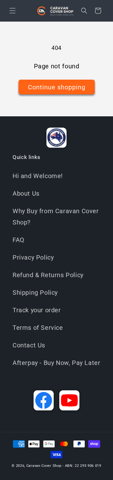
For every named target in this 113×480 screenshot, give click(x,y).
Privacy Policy (33, 257)
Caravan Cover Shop (44, 466)
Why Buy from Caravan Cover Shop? (56, 216)
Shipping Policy (35, 292)
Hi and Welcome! (38, 176)
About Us (26, 193)
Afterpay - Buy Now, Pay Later (56, 363)
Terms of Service (38, 327)
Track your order (37, 310)
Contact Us (29, 345)
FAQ (18, 240)
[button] (12, 11)
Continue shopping (56, 87)
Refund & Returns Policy (48, 275)
